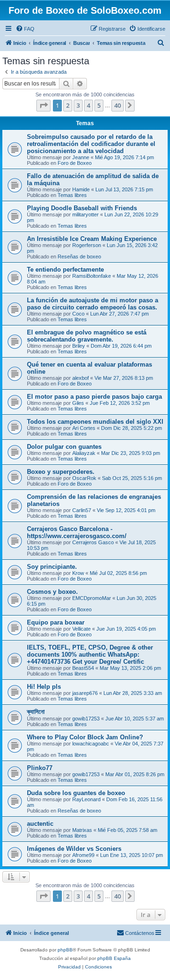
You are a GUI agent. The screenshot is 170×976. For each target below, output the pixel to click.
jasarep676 (85, 693)
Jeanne (80, 157)
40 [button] (117, 105)
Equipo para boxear (56, 622)
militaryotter (85, 214)
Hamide (81, 189)
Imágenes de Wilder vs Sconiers (74, 848)
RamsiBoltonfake (91, 276)
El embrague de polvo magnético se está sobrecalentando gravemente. (86, 336)
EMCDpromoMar (91, 598)
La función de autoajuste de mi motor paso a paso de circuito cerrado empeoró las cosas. (92, 304)
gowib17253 (86, 718)
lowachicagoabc (90, 743)
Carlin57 (81, 510)
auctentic (40, 823)
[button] (43, 105)
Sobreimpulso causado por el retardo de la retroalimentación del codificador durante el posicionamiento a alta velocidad (91, 143)
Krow (78, 573)
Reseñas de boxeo (79, 256)
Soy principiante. (52, 566)
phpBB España (114, 958)
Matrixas (82, 830)
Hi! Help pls (44, 686)
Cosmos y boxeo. (52, 591)
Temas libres (72, 195)
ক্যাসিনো (36, 711)
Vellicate (81, 629)
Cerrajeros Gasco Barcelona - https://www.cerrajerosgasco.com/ (77, 532)
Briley (78, 346)
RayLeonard (86, 799)
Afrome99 (83, 855)
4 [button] (88, 105)
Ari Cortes (83, 428)
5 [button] (99, 105)
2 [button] (67, 105)
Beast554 (83, 668)
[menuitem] (25, 28)
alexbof (80, 378)
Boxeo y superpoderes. (60, 471)
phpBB (65, 949)
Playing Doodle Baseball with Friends (82, 208)
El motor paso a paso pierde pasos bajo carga (94, 396)
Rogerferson (86, 245)
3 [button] (78, 105)
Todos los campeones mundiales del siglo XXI (95, 421)
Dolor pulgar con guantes (64, 446)
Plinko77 (39, 767)
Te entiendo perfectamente (65, 269)
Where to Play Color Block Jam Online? (85, 737)
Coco (78, 314)
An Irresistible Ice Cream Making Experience (92, 238)
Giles (78, 403)
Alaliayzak (83, 453)
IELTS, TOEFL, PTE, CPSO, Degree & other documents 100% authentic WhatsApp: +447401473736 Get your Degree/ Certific (90, 654)
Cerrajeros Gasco (93, 542)
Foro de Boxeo (75, 163)
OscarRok (84, 478)
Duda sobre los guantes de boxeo (76, 792)
